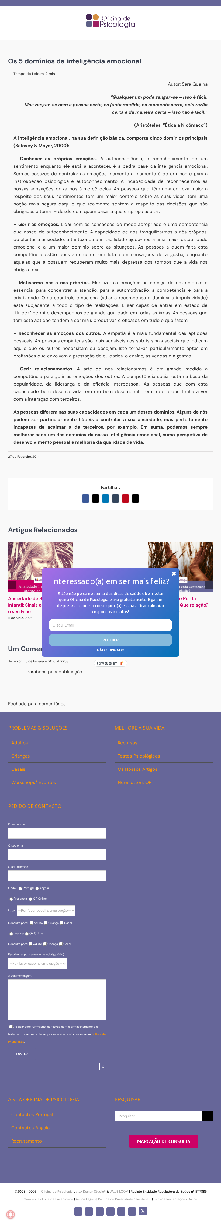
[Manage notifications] (10, 1214)
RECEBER (110, 639)
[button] (110, 581)
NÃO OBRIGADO (110, 650)
